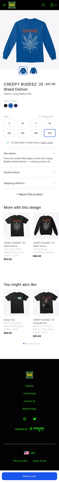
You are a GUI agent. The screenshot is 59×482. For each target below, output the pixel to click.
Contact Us (29, 401)
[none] (45, 116)
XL (50, 123)
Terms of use (39, 460)
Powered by (21, 428)
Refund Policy (29, 408)
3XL (23, 132)
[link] (17, 226)
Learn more (47, 142)
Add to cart (29, 476)
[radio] (9, 123)
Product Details (12, 172)
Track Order (29, 393)
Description (10, 153)
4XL (36, 132)
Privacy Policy (20, 460)
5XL (50, 132)
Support (29, 385)
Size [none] (6, 116)
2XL (9, 132)
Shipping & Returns (14, 183)
